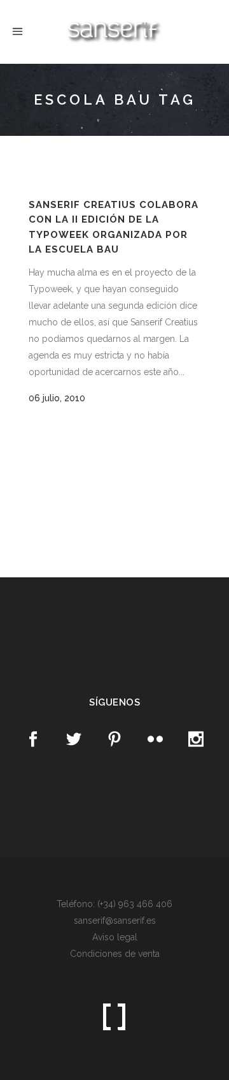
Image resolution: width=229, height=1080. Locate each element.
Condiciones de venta (115, 954)
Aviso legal (114, 937)
